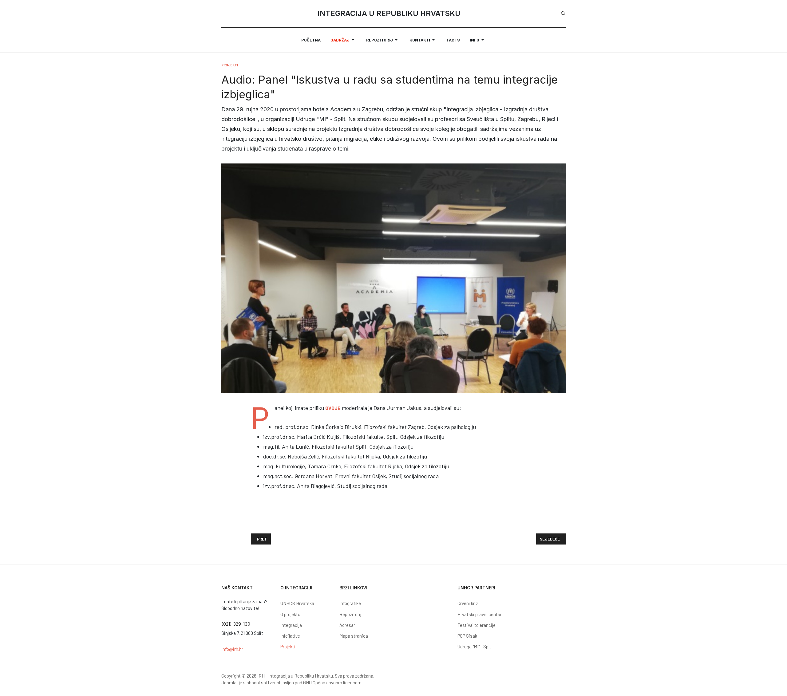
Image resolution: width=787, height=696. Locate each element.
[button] (343, 40)
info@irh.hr (232, 649)
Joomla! (229, 682)
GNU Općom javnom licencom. (332, 682)
